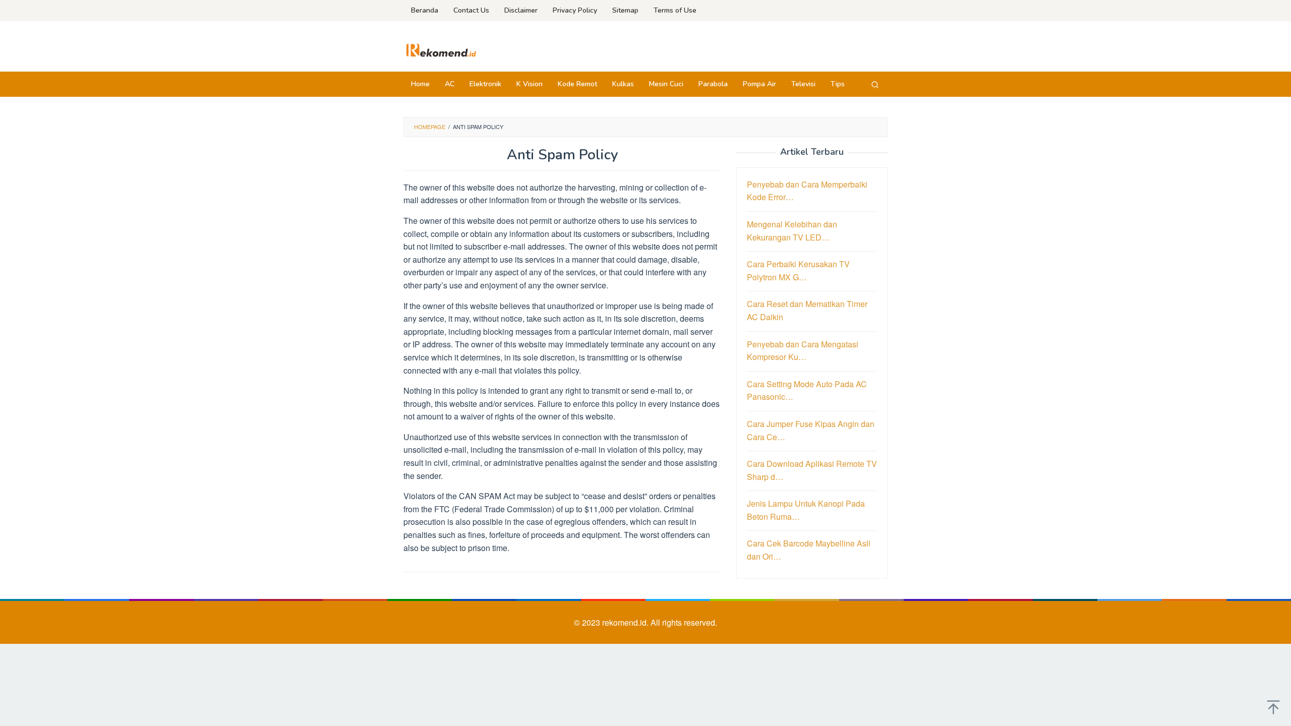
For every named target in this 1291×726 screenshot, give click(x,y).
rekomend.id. (626, 622)
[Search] (875, 84)
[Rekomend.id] (441, 49)
